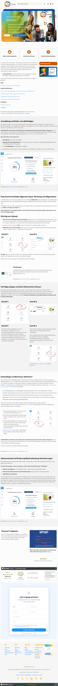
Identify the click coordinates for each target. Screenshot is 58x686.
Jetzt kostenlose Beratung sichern (19, 35)
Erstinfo (22, 675)
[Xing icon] (41, 679)
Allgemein (17, 651)
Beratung (7, 647)
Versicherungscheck (30, 652)
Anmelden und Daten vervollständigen (10, 85)
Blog (6, 649)
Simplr (26, 649)
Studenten (7, 651)
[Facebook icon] (18, 679)
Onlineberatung (29, 651)
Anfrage (49, 551)
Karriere (40, 675)
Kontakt (18, 675)
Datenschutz (28, 675)
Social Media (28, 654)
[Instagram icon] (36, 679)
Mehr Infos (52, 568)
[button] (56, 63)
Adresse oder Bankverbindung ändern (10, 99)
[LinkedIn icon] (32, 679)
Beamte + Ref (18, 652)
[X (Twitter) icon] (22, 679)
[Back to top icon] (29, 663)
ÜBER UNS (7, 35)
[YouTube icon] (27, 679)
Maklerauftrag (9, 430)
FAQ (6, 654)
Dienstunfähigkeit (9, 652)
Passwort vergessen (6, 104)
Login (45, 134)
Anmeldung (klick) (32, 134)
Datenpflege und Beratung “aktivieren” (10, 96)
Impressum (35, 675)
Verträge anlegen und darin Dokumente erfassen (13, 93)
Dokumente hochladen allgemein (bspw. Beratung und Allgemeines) (18, 91)
